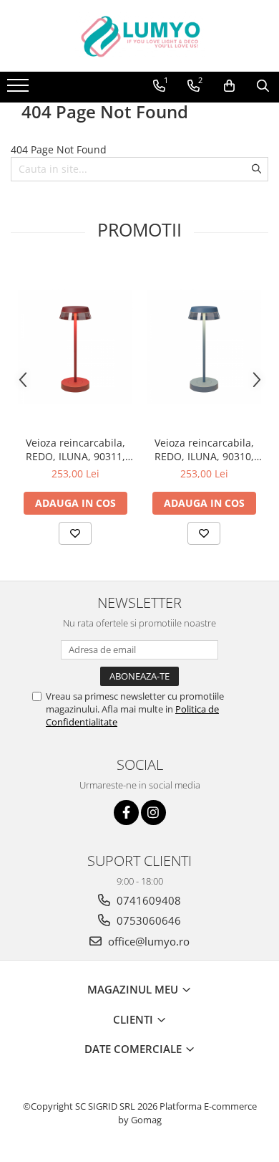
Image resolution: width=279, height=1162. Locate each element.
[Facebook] (126, 812)
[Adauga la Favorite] (75, 533)
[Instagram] (153, 812)
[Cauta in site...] (263, 86)
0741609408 (147, 900)
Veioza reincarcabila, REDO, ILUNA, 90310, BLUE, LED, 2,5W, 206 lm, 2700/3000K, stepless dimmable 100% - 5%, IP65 (204, 449)
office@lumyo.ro (147, 941)
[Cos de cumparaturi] (229, 86)
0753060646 (147, 920)
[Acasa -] (139, 36)
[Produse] (19, 89)
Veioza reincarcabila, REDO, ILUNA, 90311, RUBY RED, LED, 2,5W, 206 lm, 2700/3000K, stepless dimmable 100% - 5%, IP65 (75, 449)
